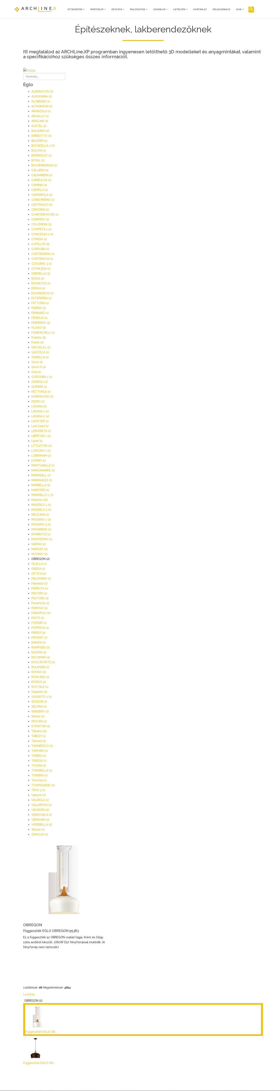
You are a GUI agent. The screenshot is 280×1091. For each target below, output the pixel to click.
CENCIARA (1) (40, 209)
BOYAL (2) (37, 160)
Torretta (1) (39, 780)
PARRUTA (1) (39, 588)
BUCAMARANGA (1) (44, 165)
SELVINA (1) (39, 706)
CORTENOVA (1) (42, 258)
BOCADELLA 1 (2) (43, 145)
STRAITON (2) (40, 726)
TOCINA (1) (38, 765)
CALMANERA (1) (41, 175)
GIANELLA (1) (40, 357)
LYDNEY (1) (38, 460)
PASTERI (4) (39, 593)
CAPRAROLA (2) (41, 194)
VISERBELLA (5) (41, 824)
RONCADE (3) (40, 677)
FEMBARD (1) (40, 312)
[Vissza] (143, 70)
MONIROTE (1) (40, 534)
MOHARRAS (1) (41, 529)
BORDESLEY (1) (41, 155)
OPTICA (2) (38, 573)
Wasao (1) (38, 829)
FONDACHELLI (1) (43, 332)
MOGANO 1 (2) (41, 519)
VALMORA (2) (40, 809)
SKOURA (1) (39, 721)
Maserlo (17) (39, 499)
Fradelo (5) (38, 337)
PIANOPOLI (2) (40, 613)
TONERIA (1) (39, 775)
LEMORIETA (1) (41, 431)
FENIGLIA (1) (39, 317)
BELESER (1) (39, 140)
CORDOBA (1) (40, 249)
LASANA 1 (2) (40, 411)
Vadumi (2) (38, 795)
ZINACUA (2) (39, 834)
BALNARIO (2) (40, 130)
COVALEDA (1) (40, 268)
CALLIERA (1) (39, 170)
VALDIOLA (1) (40, 800)
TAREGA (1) (39, 760)
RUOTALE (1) (39, 686)
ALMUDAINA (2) (41, 96)
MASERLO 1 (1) (41, 504)
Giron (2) (37, 362)
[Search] (251, 10)
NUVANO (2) (39, 554)
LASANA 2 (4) (40, 416)
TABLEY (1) (38, 736)
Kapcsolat (200, 9)
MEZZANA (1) (40, 514)
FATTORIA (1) (40, 303)
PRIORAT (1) (39, 637)
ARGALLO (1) (40, 116)
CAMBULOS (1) (41, 180)
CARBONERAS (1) (42, 199)
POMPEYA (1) (40, 627)
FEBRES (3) (38, 308)
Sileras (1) (37, 716)
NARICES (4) (39, 549)
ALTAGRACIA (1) (41, 106)
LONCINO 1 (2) (41, 450)
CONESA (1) (39, 239)
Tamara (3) (38, 741)
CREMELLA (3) (40, 273)
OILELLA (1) (39, 563)
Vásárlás (159, 9)
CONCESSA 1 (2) (42, 234)
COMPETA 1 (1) (41, 229)
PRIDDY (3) (38, 632)
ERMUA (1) (38, 288)
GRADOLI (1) (39, 381)
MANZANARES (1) (43, 470)
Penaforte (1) (40, 603)
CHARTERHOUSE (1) (44, 214)
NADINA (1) (38, 544)
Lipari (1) (37, 440)
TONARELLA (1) (41, 770)
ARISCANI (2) (39, 121)
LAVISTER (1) (40, 421)
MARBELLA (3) (40, 485)
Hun (238, 9)
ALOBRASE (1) (40, 101)
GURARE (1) (39, 386)
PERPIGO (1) (39, 608)
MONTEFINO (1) (41, 539)
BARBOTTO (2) (41, 135)
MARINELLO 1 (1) (42, 495)
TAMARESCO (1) (42, 745)
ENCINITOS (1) (40, 283)
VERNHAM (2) (40, 819)
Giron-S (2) (38, 367)
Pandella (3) (39, 583)
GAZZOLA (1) (40, 352)
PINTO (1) (37, 618)
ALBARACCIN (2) (42, 91)
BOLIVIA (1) (38, 150)
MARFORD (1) (40, 490)
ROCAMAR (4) (40, 657)
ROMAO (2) (38, 672)
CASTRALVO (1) (41, 204)
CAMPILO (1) (39, 189)
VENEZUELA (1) (41, 814)
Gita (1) (36, 372)
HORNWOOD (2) (42, 396)
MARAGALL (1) (41, 475)
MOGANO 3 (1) (41, 524)
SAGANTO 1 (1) (41, 696)
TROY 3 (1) (38, 790)
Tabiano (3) (39, 731)
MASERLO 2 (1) (41, 509)
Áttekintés (74, 9)
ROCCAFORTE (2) (43, 662)
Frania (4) (37, 342)
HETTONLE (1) (41, 391)
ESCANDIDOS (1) (42, 293)
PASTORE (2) (40, 598)
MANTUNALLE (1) (43, 465)
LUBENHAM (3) (41, 455)
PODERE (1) (39, 622)
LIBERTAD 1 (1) (41, 435)
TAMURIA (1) (39, 750)
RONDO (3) (38, 681)
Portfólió (97, 9)
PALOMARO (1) (41, 578)
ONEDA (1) (38, 568)
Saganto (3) (39, 691)
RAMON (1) (38, 642)
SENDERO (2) (40, 711)
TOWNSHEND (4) (43, 785)
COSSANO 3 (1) (41, 263)
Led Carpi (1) (40, 426)
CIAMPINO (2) (40, 219)
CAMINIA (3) (39, 185)
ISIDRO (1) (37, 401)
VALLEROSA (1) (41, 804)
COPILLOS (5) (40, 244)
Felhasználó (221, 9)
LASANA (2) (39, 406)
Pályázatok (137, 9)
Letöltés (179, 9)
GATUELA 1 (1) (41, 347)
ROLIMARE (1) (40, 667)
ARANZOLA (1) (41, 111)
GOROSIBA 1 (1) (41, 376)
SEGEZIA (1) (39, 701)
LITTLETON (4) (41, 445)
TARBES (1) (38, 755)
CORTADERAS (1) (42, 253)
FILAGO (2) (38, 327)
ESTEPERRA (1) (41, 298)
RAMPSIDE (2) (40, 647)
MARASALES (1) (41, 480)
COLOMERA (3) (41, 224)
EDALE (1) (37, 278)
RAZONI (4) (38, 652)
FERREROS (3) (40, 322)
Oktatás (117, 9)
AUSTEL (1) (38, 126)
